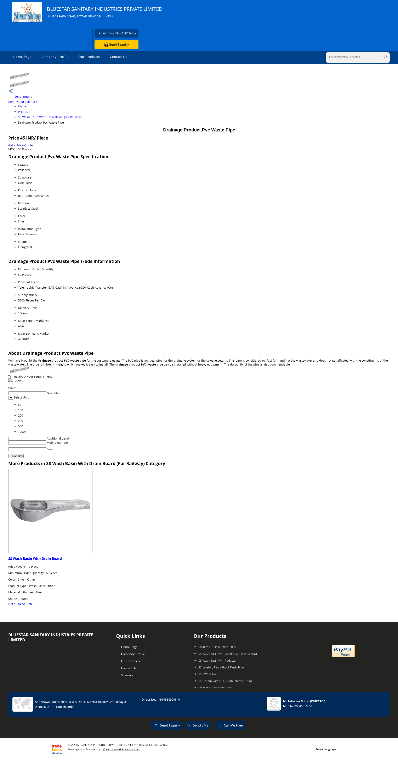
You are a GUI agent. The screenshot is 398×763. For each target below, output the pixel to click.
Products (24, 112)
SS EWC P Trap (207, 674)
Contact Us (118, 57)
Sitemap (127, 675)
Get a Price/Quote (20, 145)
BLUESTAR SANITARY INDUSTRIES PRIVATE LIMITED (105, 12)
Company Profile (54, 57)
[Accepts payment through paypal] (343, 656)
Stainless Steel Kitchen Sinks (217, 647)
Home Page (22, 57)
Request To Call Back (22, 102)
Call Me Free (233, 725)
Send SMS (200, 725)
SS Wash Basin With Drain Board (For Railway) (49, 117)
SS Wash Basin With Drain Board (35, 558)
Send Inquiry (118, 44)
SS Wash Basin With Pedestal (217, 660)
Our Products (89, 57)
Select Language (326, 749)
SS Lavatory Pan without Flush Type (221, 667)
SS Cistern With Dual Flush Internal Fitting (225, 681)
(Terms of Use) (160, 745)
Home (22, 106)
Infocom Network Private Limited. (121, 749)
